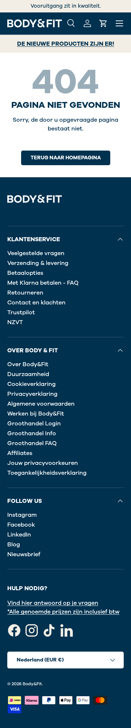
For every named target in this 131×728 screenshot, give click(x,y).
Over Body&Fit (27, 364)
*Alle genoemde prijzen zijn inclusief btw (63, 612)
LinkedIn (19, 535)
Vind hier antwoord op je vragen (52, 603)
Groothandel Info (31, 433)
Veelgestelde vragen (35, 253)
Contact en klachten (36, 303)
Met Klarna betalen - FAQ (43, 283)
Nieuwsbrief (23, 554)
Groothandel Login (34, 424)
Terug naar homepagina (66, 157)
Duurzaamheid (28, 374)
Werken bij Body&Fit (35, 414)
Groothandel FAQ (32, 443)
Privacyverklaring (32, 394)
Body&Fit (32, 684)
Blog (13, 545)
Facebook (21, 525)
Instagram (22, 515)
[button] (103, 23)
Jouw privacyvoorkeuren (42, 463)
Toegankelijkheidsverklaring (47, 473)
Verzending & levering (37, 263)
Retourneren (25, 293)
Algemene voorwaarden (41, 404)
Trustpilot (21, 312)
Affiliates (19, 453)
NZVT (15, 322)
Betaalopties (25, 273)
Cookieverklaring (31, 384)
